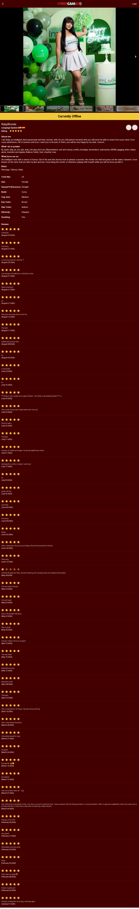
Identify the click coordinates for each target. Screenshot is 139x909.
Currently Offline (69, 116)
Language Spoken (9, 128)
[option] (11, 109)
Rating (4, 131)
